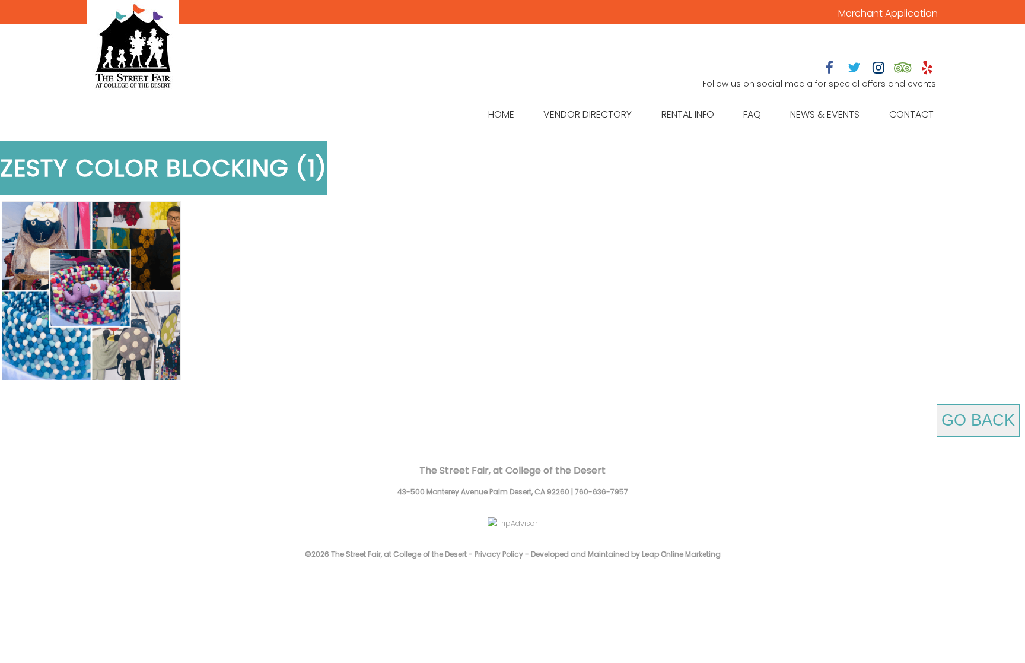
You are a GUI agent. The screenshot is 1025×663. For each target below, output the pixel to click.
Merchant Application (888, 13)
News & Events (825, 114)
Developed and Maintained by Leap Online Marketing (626, 554)
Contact (911, 114)
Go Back (978, 420)
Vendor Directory (587, 114)
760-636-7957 (601, 492)
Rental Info (687, 114)
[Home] (133, 47)
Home (501, 114)
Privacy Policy (499, 554)
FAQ (752, 114)
